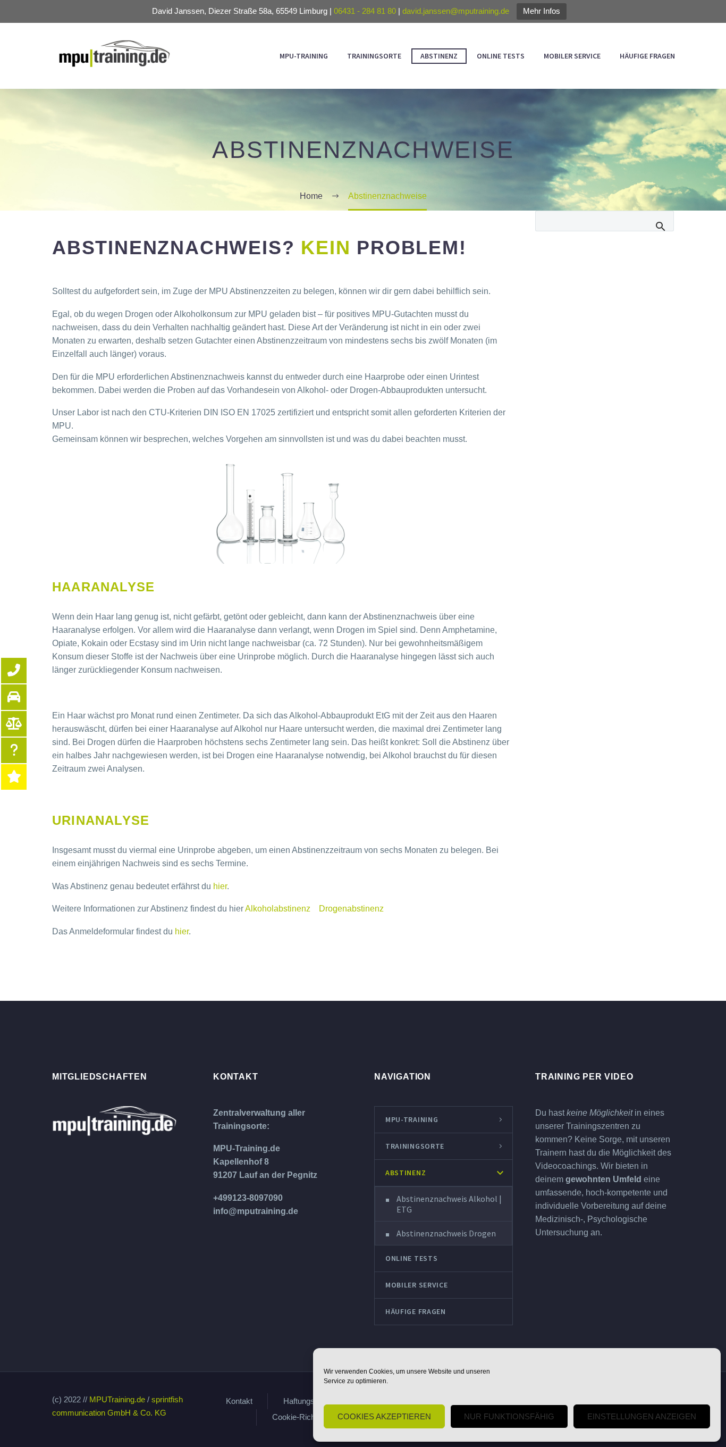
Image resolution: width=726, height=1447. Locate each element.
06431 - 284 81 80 (365, 10)
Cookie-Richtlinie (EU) (310, 1417)
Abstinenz (439, 56)
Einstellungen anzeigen (641, 1416)
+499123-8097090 (248, 1197)
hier (220, 886)
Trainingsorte (374, 56)
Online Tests (501, 56)
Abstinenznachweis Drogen (446, 1233)
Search (660, 221)
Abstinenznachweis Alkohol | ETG (449, 1204)
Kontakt (239, 1402)
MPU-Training (304, 56)
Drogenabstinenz (348, 908)
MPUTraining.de (117, 1399)
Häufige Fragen (647, 56)
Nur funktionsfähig (509, 1416)
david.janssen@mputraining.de (455, 10)
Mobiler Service (572, 56)
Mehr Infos (541, 10)
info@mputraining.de (255, 1211)
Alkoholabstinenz (279, 908)
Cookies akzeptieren (384, 1416)
